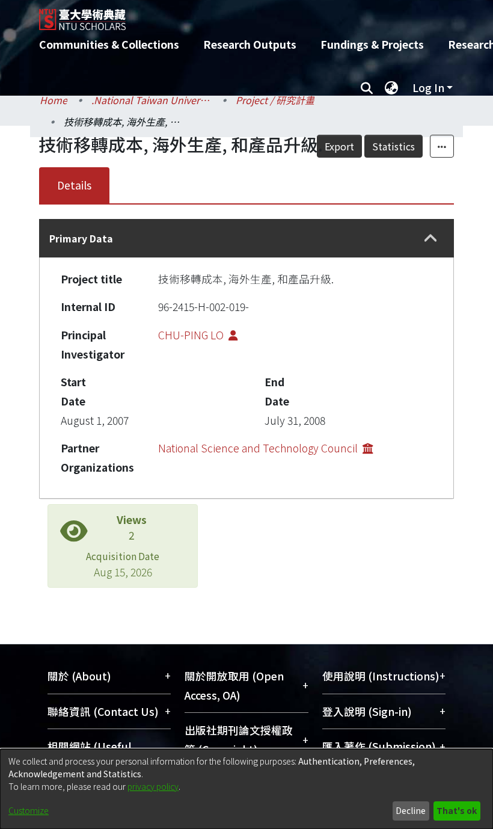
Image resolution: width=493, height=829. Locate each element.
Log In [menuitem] (428, 87)
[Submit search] (366, 88)
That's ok (456, 810)
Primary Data (81, 238)
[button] (430, 238)
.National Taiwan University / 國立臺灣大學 (151, 100)
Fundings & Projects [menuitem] (372, 44)
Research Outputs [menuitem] (249, 44)
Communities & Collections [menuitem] (109, 44)
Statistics (393, 146)
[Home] (255, 15)
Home (53, 100)
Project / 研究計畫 (275, 100)
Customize (28, 810)
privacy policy (153, 786)
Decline (411, 810)
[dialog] (246, 789)
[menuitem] (391, 88)
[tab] (246, 238)
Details (74, 185)
